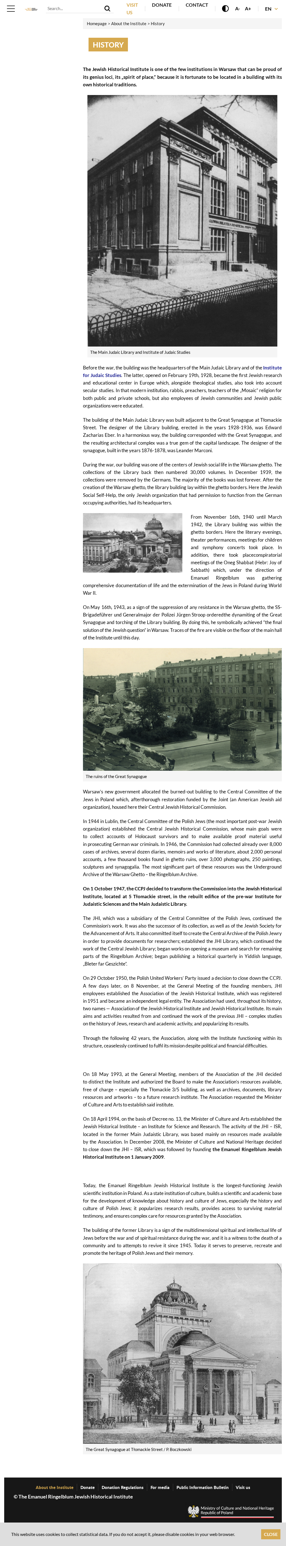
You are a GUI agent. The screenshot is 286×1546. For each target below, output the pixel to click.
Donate (162, 5)
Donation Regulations (123, 1487)
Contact (197, 5)
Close (271, 1534)
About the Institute (54, 1487)
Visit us (243, 1487)
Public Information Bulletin (203, 1487)
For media (160, 1487)
